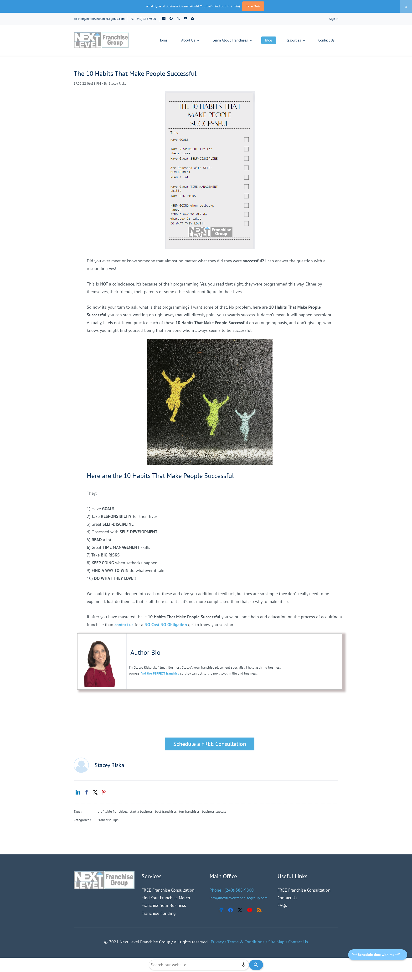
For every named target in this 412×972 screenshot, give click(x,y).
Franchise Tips (108, 820)
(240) (229, 890)
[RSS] (259, 910)
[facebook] (171, 19)
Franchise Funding (159, 913)
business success (214, 811)
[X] (240, 910)
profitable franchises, (114, 811)
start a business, (142, 811)
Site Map (276, 942)
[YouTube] (249, 910)
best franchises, (167, 811)
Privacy (217, 942)
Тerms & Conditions (245, 942)
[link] (210, 342)
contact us (124, 624)
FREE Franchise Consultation (168, 890)
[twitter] (178, 19)
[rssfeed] (192, 19)
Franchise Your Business (164, 905)
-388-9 (240, 890)
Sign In (333, 19)
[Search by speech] (244, 965)
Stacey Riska (117, 83)
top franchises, (190, 811)
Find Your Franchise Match (166, 897)
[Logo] (101, 40)
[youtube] (185, 19)
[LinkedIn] (221, 910)
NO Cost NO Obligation (166, 624)
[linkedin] (163, 19)
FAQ (281, 905)
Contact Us (287, 897)
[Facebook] (230, 910)
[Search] (256, 965)
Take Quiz (253, 6)
